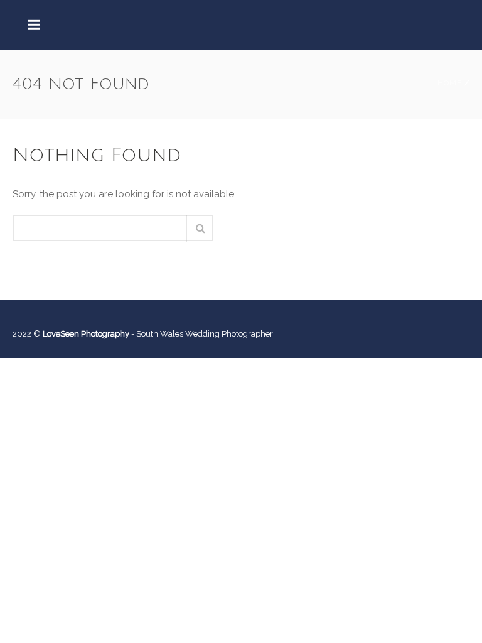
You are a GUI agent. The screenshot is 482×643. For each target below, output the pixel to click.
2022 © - (74, 333)
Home (449, 82)
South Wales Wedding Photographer (204, 333)
